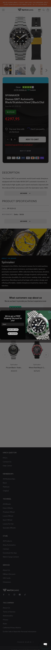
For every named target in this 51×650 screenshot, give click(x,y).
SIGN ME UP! (13, 329)
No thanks (12, 334)
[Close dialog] (49, 312)
